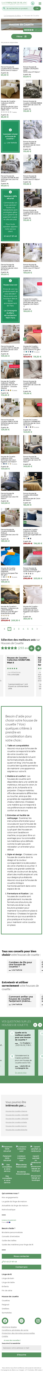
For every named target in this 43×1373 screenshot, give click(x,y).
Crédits (5, 1336)
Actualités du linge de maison (15, 1206)
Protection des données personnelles (18, 1333)
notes (38, 1370)
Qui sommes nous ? (10, 1193)
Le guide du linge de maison (14, 1201)
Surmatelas (7, 1313)
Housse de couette (10, 1296)
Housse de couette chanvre (16, 1111)
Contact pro (21, 1267)
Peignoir (5, 1305)
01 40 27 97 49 (10, 1262)
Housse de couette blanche (16, 1130)
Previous (32, 648)
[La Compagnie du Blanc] (14, 3)
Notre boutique (8, 1210)
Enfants (5, 1286)
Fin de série (7, 1290)
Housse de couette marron (16, 1126)
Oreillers (5, 1309)
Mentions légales (9, 1327)
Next (38, 648)
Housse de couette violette (16, 1122)
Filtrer (20, 36)
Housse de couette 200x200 (17, 1119)
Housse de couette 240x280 (17, 1115)
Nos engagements (10, 1197)
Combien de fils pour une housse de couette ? (20, 964)
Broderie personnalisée (12, 1232)
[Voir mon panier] (32, 3)
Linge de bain (8, 1278)
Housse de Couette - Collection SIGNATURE (18, 659)
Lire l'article (12, 143)
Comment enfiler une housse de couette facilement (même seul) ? (21, 999)
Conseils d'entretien (11, 1236)
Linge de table (8, 1282)
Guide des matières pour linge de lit (17, 1245)
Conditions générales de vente (15, 1330)
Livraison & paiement (9, 1221)
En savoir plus (20, 1073)
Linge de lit (7, 1274)
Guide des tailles (9, 1240)
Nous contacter (21, 1256)
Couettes (6, 1300)
